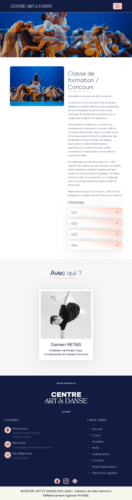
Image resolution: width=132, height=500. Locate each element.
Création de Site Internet (91, 491)
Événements (100, 454)
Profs (95, 447)
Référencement (54, 495)
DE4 (74, 245)
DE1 (74, 212)
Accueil (37, 36)
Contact (98, 460)
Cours (96, 435)
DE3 (74, 234)
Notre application (104, 466)
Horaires (98, 441)
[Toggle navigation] (117, 6)
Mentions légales (104, 473)
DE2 (74, 223)
